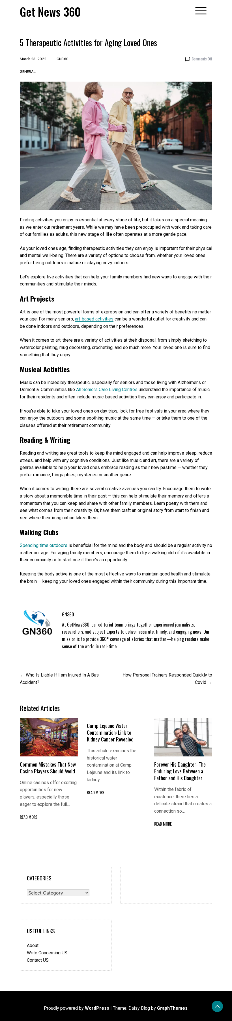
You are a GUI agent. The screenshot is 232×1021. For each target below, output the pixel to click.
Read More (28, 817)
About (32, 945)
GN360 (62, 58)
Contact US (38, 960)
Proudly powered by (76, 1008)
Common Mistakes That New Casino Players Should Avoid (48, 767)
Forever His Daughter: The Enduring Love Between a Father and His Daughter (180, 771)
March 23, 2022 (33, 58)
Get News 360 (50, 11)
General (28, 71)
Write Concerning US (47, 952)
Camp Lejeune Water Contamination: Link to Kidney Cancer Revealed (110, 732)
